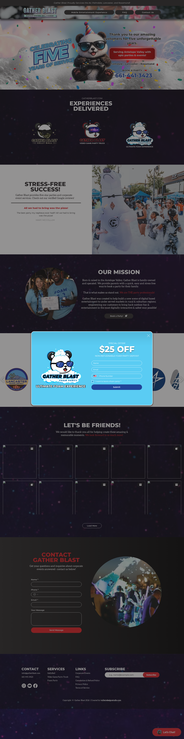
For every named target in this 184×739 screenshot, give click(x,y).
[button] (148, 335)
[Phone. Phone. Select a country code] (96, 376)
